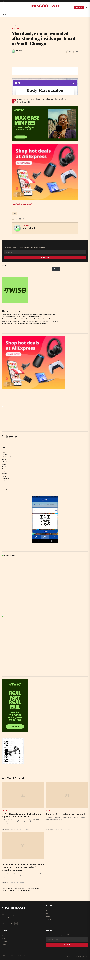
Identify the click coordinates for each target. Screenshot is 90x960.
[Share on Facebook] (70, 51)
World (3, 481)
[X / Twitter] (3, 923)
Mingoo (25, 956)
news (14, 213)
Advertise (4, 942)
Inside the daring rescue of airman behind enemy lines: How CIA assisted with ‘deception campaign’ (23, 867)
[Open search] (3, 7)
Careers (4, 945)
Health (4, 466)
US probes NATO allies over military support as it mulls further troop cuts (24, 324)
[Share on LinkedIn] (73, 51)
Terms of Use (78, 956)
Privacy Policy (70, 956)
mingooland (19, 50)
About (3, 935)
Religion (4, 474)
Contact (4, 938)
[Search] (70, 7)
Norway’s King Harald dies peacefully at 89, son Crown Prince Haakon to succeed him (27, 319)
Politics (4, 471)
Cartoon (4, 447)
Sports (4, 476)
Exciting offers (6, 489)
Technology (5, 478)
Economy (4, 452)
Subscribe (79, 7)
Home (5, 14)
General (19, 25)
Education (5, 455)
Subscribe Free (45, 257)
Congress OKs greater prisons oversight (66, 814)
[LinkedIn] (16, 923)
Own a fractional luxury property (22, 204)
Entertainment (6, 457)
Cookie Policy (85, 956)
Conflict (4, 450)
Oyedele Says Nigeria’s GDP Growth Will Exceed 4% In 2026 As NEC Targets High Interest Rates (30, 321)
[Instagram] (11, 923)
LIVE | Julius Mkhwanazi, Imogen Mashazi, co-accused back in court (22, 316)
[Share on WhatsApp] (77, 51)
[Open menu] (86, 7)
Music (3, 469)
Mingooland (45, 5)
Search (4, 265)
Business (4, 445)
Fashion (4, 459)
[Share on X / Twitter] (66, 51)
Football (4, 462)
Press (3, 948)
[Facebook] (7, 923)
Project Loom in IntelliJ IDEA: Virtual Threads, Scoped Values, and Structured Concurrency (28, 314)
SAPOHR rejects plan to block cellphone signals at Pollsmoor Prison (22, 815)
